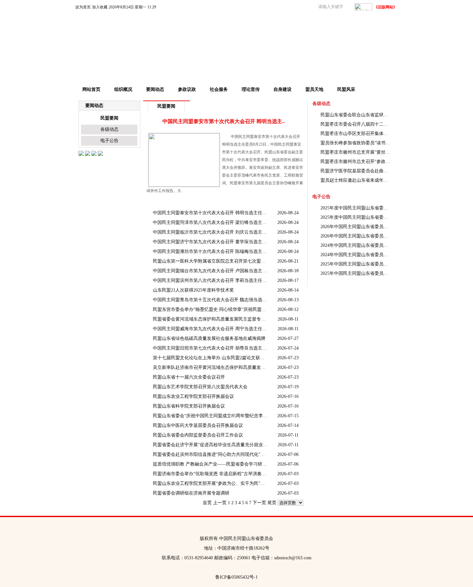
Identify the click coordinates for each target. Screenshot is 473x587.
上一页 (220, 502)
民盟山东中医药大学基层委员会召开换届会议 (198, 425)
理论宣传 (251, 89)
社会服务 (219, 89)
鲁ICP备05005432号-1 (236, 577)
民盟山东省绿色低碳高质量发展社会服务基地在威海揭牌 (209, 338)
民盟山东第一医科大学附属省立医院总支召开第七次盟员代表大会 (211, 261)
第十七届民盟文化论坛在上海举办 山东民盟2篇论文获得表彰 (211, 357)
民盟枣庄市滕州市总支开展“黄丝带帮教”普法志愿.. (355, 152)
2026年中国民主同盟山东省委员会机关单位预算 (355, 236)
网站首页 (91, 89)
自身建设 (283, 89)
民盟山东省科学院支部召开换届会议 (189, 406)
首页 (207, 502)
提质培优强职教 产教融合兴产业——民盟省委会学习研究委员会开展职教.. (211, 464)
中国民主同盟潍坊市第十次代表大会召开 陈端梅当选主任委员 (211, 251)
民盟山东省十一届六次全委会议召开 (189, 377)
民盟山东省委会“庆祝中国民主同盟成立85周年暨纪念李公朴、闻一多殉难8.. (211, 415)
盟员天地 (314, 89)
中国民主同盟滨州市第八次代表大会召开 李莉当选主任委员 (211, 280)
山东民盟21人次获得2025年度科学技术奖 (193, 290)
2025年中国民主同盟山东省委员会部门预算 (355, 273)
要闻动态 (155, 89)
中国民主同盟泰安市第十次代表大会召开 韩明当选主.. (223, 121)
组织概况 (123, 89)
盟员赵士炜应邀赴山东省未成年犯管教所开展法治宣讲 (355, 180)
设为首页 (83, 7)
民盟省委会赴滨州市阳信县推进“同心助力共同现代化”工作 (211, 454)
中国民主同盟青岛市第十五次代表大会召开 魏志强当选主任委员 (211, 299)
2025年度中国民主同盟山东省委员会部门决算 (355, 208)
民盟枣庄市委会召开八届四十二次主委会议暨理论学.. (355, 124)
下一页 (259, 502)
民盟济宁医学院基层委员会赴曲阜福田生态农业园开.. (355, 170)
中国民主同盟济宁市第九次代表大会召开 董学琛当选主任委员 (211, 241)
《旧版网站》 (385, 7)
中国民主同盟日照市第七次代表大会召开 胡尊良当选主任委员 (211, 348)
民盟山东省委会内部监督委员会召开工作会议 (198, 435)
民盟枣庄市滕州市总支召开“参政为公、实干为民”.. (355, 161)
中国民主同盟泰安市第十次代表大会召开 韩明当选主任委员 (211, 212)
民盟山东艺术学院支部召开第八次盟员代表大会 (200, 386)
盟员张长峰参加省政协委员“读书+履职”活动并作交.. (355, 142)
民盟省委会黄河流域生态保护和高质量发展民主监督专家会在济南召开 (211, 319)
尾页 (271, 502)
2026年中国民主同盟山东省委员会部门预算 (355, 226)
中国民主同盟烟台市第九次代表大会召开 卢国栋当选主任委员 (211, 270)
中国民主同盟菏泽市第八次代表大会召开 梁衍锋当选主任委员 (211, 222)
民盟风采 (346, 89)
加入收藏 (99, 7)
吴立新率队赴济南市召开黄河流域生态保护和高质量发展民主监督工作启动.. (211, 367)
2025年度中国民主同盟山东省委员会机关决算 (355, 217)
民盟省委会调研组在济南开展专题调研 (191, 493)
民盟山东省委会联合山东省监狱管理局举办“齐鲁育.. (355, 114)
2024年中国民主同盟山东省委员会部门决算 (355, 254)
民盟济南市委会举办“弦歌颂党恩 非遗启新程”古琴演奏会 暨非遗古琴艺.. (211, 473)
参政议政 (187, 89)
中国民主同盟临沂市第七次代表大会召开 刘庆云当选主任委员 (211, 232)
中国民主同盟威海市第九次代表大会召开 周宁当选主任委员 (211, 328)
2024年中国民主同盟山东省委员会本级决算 (355, 245)
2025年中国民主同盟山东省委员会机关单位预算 (355, 264)
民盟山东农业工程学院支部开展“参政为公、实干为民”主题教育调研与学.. (211, 483)
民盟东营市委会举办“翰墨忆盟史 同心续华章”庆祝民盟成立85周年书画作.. (211, 309)
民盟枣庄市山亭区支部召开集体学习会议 (355, 133)
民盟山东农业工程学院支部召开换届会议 (193, 396)
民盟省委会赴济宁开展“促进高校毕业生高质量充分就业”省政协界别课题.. (211, 444)
